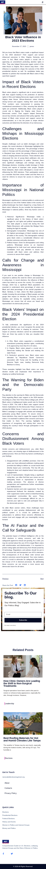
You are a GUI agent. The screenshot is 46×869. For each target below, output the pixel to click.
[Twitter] (12, 854)
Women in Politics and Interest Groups (15, 825)
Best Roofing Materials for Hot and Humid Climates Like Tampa (22, 739)
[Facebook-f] (3, 854)
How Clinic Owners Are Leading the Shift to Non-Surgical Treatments (21, 683)
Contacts (8, 788)
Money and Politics (9, 828)
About (7, 783)
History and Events (9, 822)
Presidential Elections (9, 815)
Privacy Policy (11, 793)
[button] (16, 585)
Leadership (9, 704)
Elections (9, 758)
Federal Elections (8, 818)
